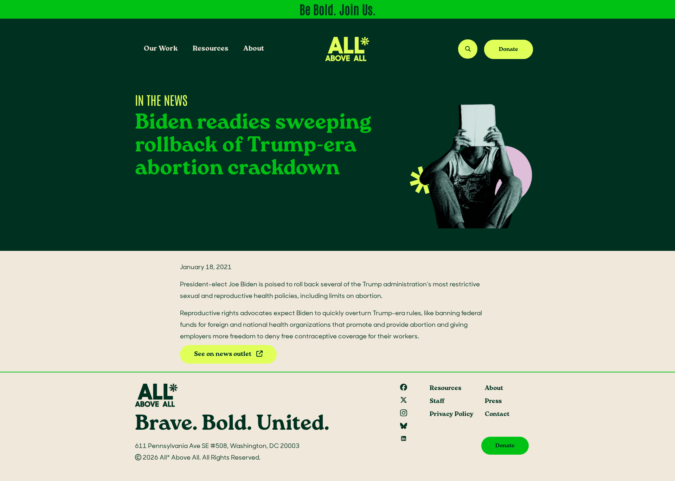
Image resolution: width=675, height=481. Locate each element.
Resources (211, 48)
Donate (508, 49)
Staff (437, 401)
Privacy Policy (452, 414)
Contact (497, 414)
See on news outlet (223, 354)
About (253, 48)
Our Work (161, 48)
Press (493, 401)
